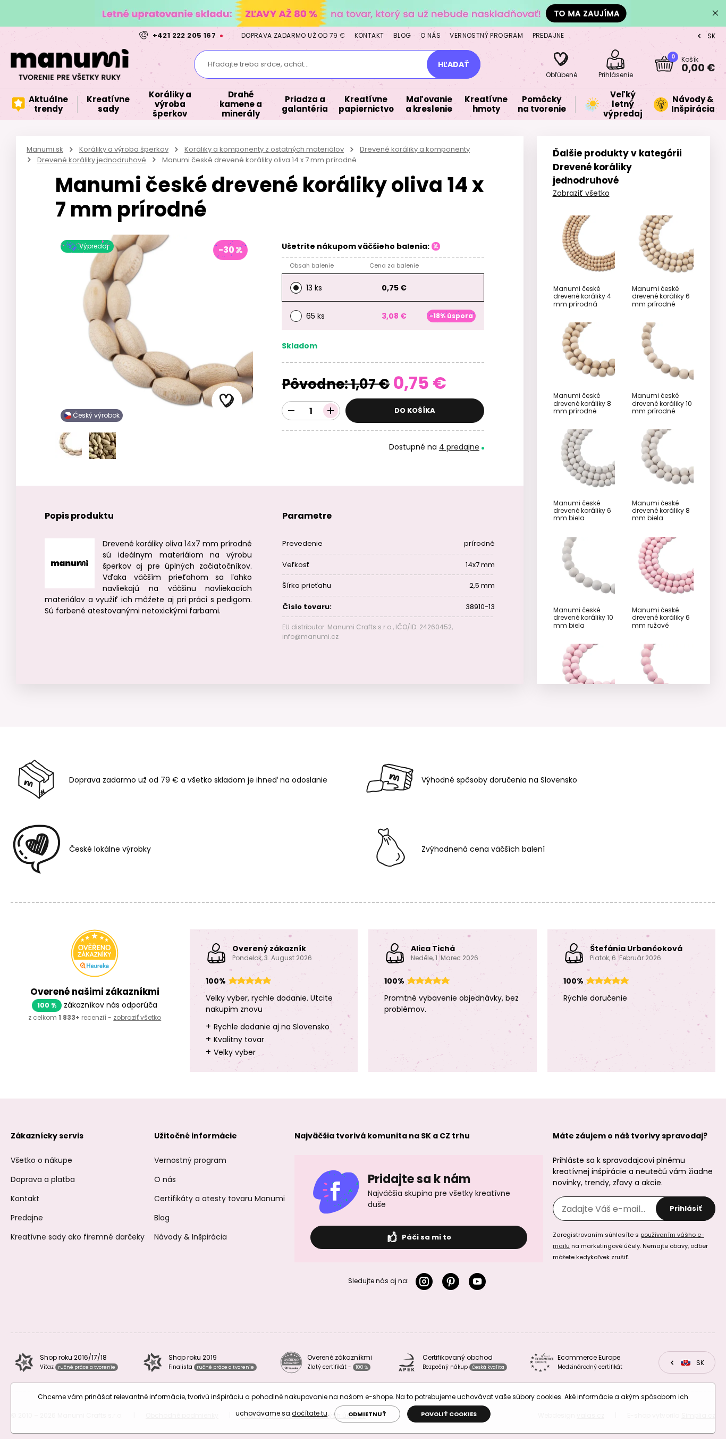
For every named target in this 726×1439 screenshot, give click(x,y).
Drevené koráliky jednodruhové (91, 160)
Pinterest (452, 1281)
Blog (402, 35)
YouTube (479, 1281)
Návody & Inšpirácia (190, 1237)
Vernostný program (486, 35)
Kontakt (369, 35)
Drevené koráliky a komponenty (415, 149)
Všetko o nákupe (41, 1160)
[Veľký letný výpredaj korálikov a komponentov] (363, 13)
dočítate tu (309, 1413)
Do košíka (414, 410)
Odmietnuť (367, 1414)
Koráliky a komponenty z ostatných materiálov (264, 149)
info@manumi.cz (310, 636)
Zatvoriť (715, 13)
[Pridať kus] (330, 410)
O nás (430, 35)
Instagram (426, 1281)
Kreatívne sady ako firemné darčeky (78, 1237)
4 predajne (459, 447)
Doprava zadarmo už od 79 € (293, 35)
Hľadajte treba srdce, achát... (258, 64)
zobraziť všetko (137, 1017)
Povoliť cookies (449, 1414)
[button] (227, 401)
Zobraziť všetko (581, 193)
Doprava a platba (43, 1179)
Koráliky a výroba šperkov (123, 149)
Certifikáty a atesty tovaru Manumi (219, 1198)
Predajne (548, 35)
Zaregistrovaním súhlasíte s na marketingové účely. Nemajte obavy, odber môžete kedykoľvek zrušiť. (630, 1245)
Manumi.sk (45, 149)
